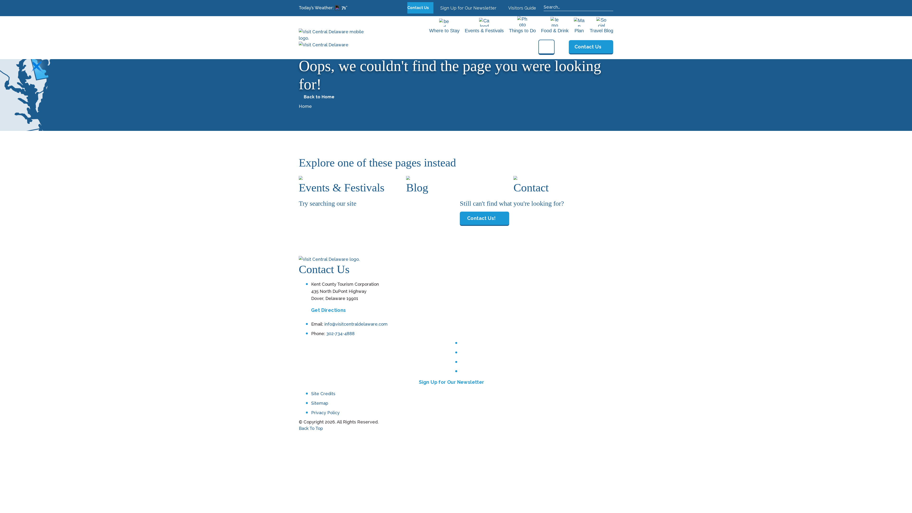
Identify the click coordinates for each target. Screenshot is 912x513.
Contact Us (418, 7)
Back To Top (311, 428)
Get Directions (328, 310)
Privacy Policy (325, 412)
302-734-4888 (340, 333)
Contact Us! (481, 218)
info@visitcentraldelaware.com (356, 324)
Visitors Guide (521, 7)
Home (305, 106)
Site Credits (323, 393)
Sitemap (319, 403)
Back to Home (319, 97)
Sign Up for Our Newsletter (467, 7)
